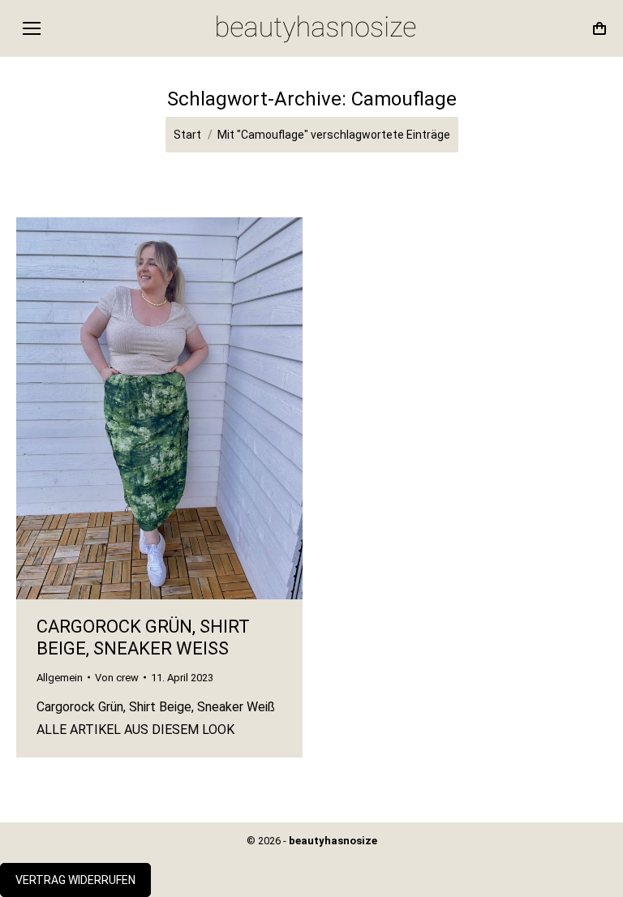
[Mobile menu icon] (31, 28)
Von (117, 678)
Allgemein (60, 678)
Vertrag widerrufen (75, 879)
